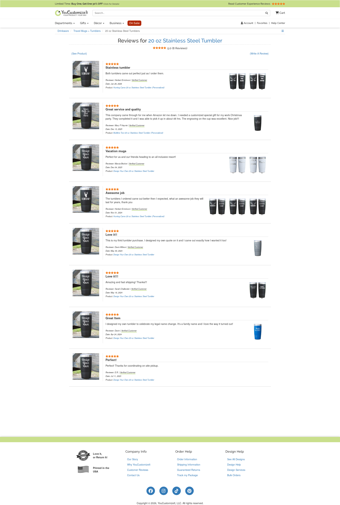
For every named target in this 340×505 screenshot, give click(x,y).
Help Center (278, 23)
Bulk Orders (233, 475)
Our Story (132, 459)
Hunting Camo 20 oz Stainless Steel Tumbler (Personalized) (139, 87)
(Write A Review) (259, 53)
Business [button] (116, 23)
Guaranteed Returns (188, 470)
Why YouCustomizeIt (138, 464)
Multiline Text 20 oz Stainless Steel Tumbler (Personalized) (138, 132)
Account (248, 23)
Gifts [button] (83, 23)
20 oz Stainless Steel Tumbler (185, 41)
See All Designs (236, 459)
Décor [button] (98, 23)
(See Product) (79, 53)
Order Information (187, 459)
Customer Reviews (137, 470)
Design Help (234, 464)
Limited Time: (87, 3)
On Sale (134, 23)
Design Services (236, 470)
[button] (279, 13)
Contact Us (133, 475)
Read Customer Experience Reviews (249, 3)
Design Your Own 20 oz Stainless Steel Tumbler (133, 171)
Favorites (262, 23)
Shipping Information (188, 464)
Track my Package (187, 475)
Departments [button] (64, 23)
